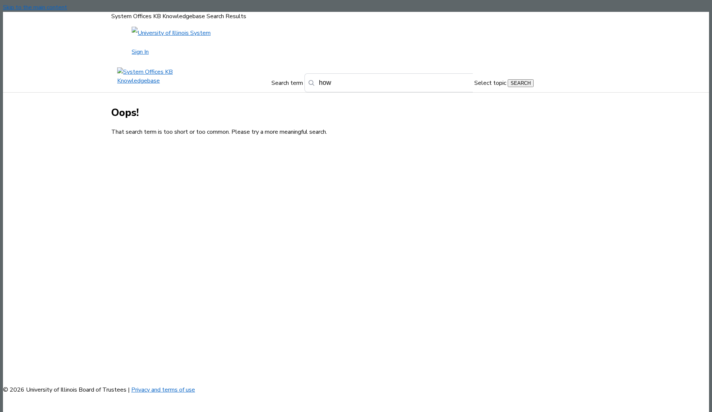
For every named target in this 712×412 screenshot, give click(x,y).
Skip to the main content (35, 7)
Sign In (140, 52)
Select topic (490, 83)
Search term (287, 83)
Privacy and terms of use (163, 390)
